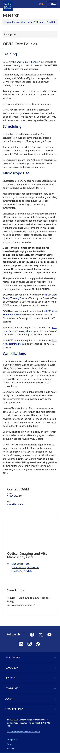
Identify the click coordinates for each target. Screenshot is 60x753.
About (9, 698)
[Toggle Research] (55, 678)
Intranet (11, 748)
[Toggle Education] (55, 668)
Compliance (12, 739)
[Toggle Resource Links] (55, 709)
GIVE (41, 4)
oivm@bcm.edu (15, 504)
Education (11, 667)
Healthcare (12, 657)
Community (12, 688)
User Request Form (26, 61)
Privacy (10, 744)
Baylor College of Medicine (19, 22)
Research (41, 22)
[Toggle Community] (55, 688)
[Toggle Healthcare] (55, 657)
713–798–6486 (14, 496)
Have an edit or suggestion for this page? (23, 731)
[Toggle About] (55, 699)
